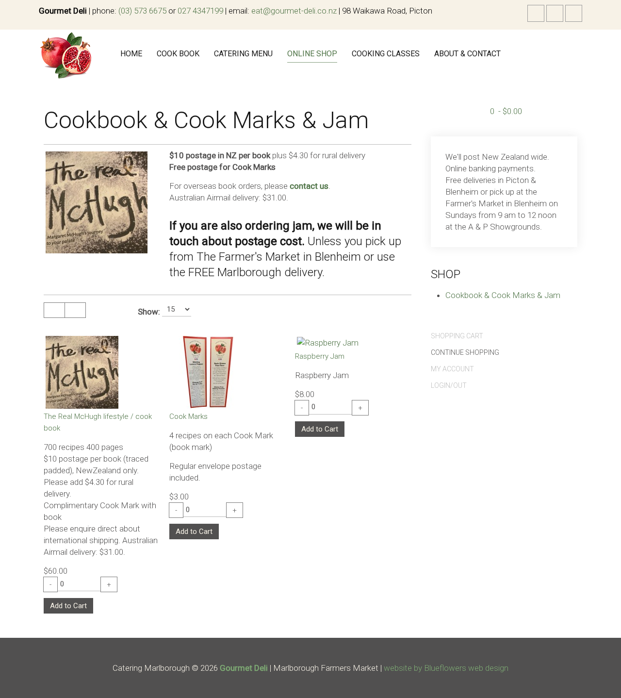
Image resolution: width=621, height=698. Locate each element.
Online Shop (312, 53)
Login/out (449, 385)
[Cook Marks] (207, 371)
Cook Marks (188, 416)
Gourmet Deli (244, 668)
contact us (309, 186)
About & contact (467, 53)
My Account (452, 369)
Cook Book (178, 53)
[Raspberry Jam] (328, 342)
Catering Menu (243, 53)
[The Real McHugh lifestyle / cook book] (82, 371)
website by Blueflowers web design (446, 668)
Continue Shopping (465, 352)
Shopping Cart (457, 336)
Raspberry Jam (319, 356)
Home (131, 53)
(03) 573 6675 (142, 11)
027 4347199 (200, 11)
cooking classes (386, 53)
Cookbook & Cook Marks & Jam (502, 295)
